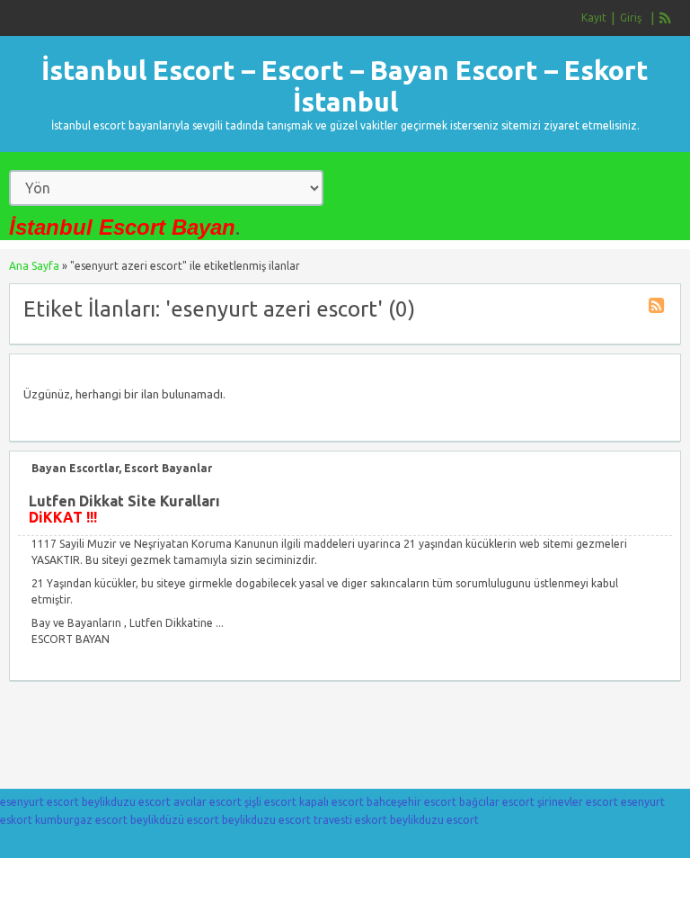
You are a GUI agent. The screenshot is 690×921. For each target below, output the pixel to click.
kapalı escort (331, 802)
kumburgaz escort (81, 820)
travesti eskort (350, 820)
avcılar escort (207, 802)
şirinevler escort (577, 802)
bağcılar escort (497, 802)
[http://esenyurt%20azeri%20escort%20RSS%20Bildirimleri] (658, 308)
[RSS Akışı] (665, 18)
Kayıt (593, 17)
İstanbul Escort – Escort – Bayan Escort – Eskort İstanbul (345, 86)
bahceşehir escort (411, 802)
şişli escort (270, 802)
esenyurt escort (39, 802)
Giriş (630, 17)
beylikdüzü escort (174, 820)
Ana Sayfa (34, 266)
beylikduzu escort (126, 802)
